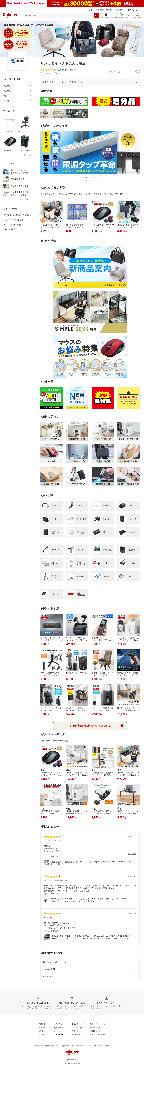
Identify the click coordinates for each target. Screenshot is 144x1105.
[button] (134, 9)
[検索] (96, 15)
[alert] (90, 82)
